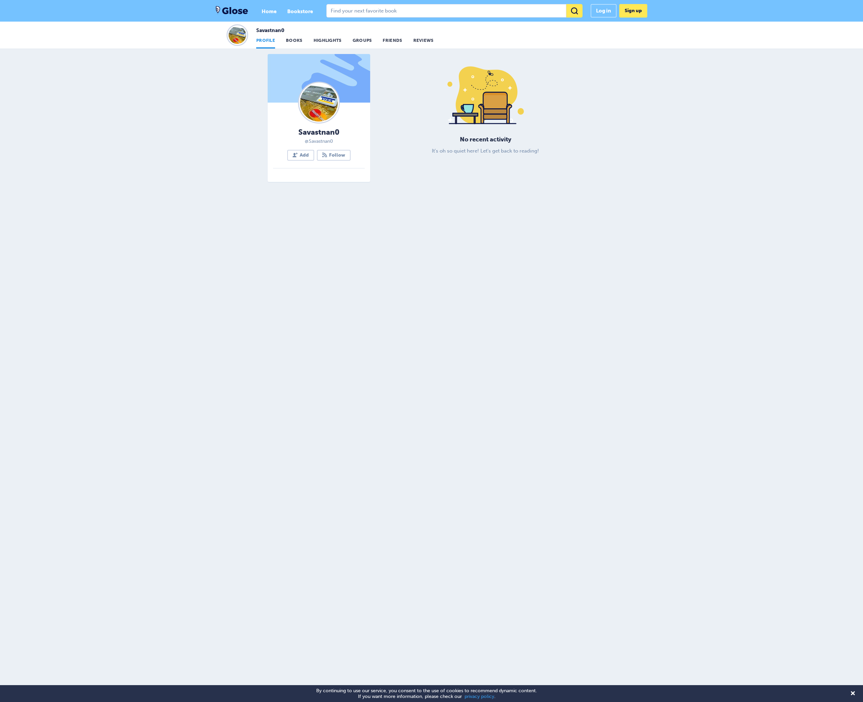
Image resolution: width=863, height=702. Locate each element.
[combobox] (454, 11)
